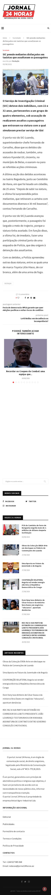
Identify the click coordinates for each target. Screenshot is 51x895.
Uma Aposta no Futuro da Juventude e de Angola (33, 564)
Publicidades (8, 824)
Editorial (7, 817)
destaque (7, 283)
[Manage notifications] (44, 889)
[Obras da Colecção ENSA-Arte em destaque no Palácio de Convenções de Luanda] (11, 549)
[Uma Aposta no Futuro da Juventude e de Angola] (11, 567)
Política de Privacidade (13, 845)
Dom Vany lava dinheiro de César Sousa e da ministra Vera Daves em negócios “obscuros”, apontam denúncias (33, 605)
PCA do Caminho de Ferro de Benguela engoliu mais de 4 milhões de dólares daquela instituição (34, 529)
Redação (15, 61)
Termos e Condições (12, 838)
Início (5, 38)
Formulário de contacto (14, 831)
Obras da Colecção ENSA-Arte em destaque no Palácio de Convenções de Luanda (34, 548)
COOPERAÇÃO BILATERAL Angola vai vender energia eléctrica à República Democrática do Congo (33, 583)
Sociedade (17, 38)
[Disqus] (25, 425)
